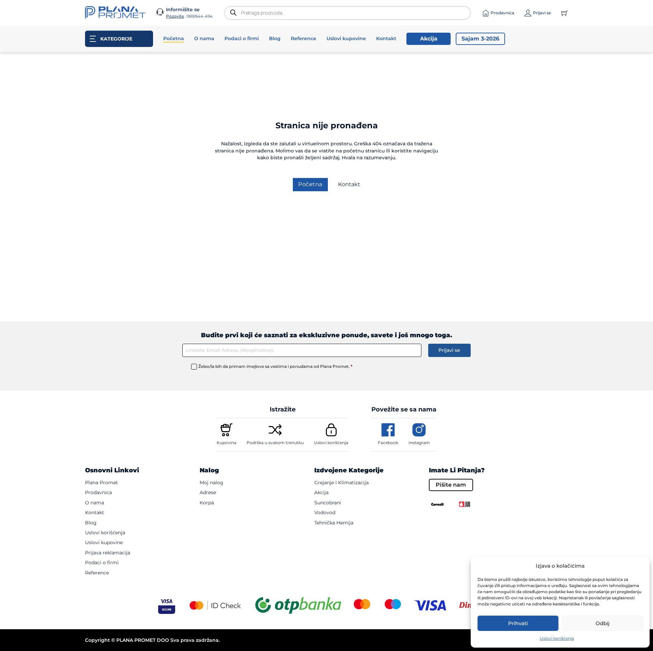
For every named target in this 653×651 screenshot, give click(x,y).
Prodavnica (98, 492)
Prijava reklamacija (107, 553)
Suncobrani (327, 503)
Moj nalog (211, 482)
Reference (303, 38)
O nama (204, 38)
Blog (275, 38)
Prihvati (518, 623)
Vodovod (324, 512)
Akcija (428, 38)
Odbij (602, 623)
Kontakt (386, 38)
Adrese (208, 492)
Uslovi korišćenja (557, 638)
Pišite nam (451, 485)
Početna (173, 38)
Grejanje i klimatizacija (341, 482)
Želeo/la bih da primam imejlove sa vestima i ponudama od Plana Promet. (275, 366)
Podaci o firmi (241, 38)
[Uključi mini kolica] (564, 13)
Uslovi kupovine (346, 38)
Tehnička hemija (333, 523)
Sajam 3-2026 (480, 38)
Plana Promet (101, 482)
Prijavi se (449, 350)
